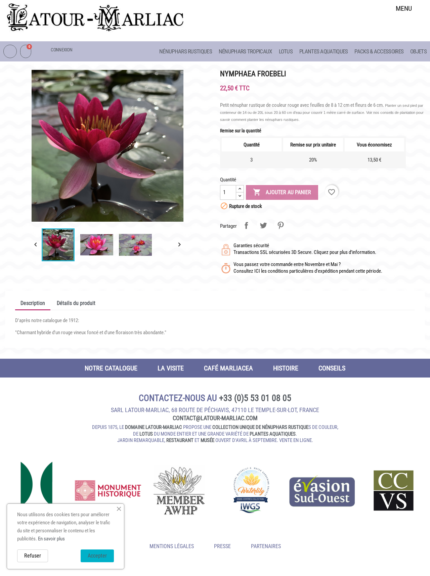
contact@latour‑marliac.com (215, 418)
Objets (418, 51)
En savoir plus (51, 539)
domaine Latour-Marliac (153, 427)
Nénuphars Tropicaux (245, 51)
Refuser (32, 555)
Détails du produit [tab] (76, 303)
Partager (246, 225)
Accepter (97, 555)
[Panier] (25, 51)
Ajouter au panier (282, 192)
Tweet (263, 225)
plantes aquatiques (273, 434)
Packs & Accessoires (378, 51)
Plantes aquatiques (323, 51)
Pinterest (280, 225)
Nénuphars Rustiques (185, 51)
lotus (146, 434)
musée (207, 440)
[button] (404, 25)
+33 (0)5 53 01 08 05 (255, 398)
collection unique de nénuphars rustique (260, 427)
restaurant (180, 440)
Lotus (286, 51)
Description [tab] (32, 303)
